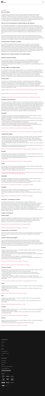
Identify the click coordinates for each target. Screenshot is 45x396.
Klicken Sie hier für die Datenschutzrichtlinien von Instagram (14, 315)
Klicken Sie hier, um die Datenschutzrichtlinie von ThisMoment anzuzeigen (23, 97)
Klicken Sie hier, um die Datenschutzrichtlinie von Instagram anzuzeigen (17, 184)
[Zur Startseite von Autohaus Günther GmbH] (3, 2)
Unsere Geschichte (5, 353)
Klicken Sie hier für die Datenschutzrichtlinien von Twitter (14, 293)
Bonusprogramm (4, 351)
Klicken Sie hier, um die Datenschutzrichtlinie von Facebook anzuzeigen (17, 128)
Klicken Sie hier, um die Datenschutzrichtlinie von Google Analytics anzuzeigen (26, 89)
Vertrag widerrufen (6, 370)
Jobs (2, 344)
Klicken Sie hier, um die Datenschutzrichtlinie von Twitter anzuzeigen (16, 161)
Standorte (3, 342)
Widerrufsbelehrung (5, 368)
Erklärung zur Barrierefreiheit (7, 366)
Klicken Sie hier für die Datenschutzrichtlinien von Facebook (14, 261)
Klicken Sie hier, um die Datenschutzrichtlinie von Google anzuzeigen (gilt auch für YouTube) (21, 148)
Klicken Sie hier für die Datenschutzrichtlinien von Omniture (14, 227)
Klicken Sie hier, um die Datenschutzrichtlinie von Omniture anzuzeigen (22, 93)
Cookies (2, 364)
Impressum (3, 360)
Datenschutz (3, 362)
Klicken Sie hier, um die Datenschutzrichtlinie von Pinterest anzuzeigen (17, 195)
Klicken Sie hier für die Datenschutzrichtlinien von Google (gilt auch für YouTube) (19, 280)
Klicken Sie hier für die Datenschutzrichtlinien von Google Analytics (16, 224)
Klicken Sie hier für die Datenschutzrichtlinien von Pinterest (14, 325)
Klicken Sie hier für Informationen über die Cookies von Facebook (15, 264)
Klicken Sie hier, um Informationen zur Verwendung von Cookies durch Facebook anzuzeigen (21, 131)
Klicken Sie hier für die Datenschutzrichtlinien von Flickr (13, 304)
